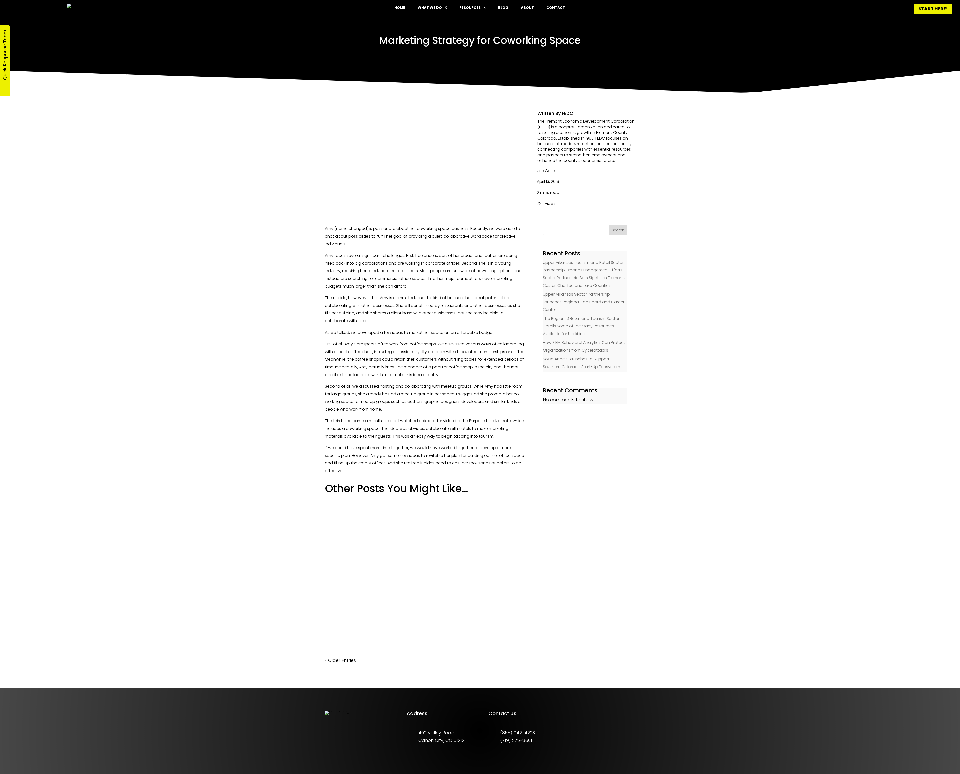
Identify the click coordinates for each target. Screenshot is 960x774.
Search (618, 230)
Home (399, 8)
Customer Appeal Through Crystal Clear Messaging (388, 567)
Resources (470, 8)
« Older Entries (340, 660)
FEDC (567, 113)
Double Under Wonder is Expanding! (370, 615)
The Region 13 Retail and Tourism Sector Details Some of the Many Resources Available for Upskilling (581, 326)
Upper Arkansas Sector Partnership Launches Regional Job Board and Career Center (583, 301)
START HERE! (933, 9)
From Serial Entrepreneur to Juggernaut (374, 519)
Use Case (546, 171)
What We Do (430, 8)
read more (342, 536)
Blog (503, 8)
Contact (555, 8)
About (527, 8)
